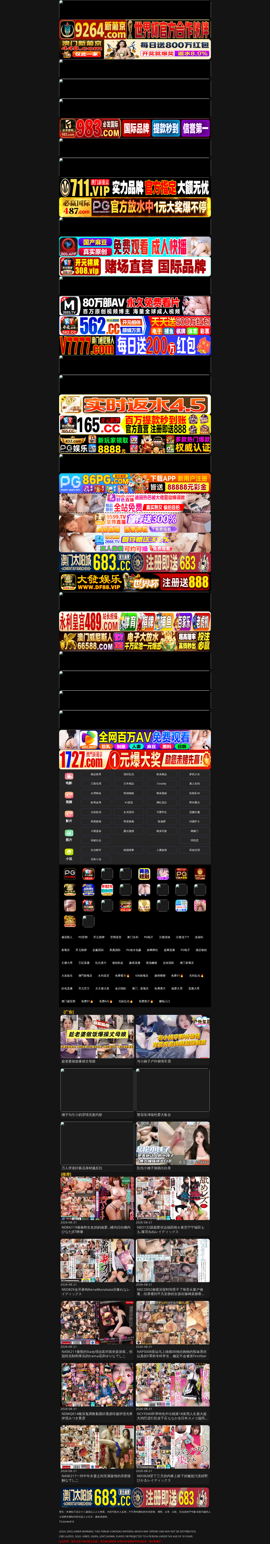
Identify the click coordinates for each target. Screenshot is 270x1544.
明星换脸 (129, 821)
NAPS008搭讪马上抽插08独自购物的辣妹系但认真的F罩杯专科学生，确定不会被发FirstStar (172, 1353)
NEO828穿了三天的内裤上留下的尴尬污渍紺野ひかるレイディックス (172, 1478)
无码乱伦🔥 (196, 975)
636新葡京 (142, 975)
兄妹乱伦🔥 (125, 1001)
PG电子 (148, 937)
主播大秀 (67, 963)
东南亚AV (194, 793)
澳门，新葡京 (140, 988)
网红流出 (162, 802)
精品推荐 (96, 774)
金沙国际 (120, 988)
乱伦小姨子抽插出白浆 (154, 1168)
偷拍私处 (118, 963)
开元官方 (84, 988)
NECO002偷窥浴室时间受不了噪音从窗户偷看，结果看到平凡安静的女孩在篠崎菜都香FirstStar (170, 1293)
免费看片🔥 (122, 975)
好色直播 (67, 988)
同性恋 (194, 840)
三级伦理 (96, 783)
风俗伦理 (194, 850)
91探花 (129, 802)
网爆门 (194, 831)
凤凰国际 (115, 950)
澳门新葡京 (187, 963)
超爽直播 (169, 950)
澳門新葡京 (85, 975)
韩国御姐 (129, 793)
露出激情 (129, 831)
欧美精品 (162, 774)
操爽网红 (152, 950)
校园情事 (129, 850)
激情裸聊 (160, 975)
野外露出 (194, 802)
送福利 (199, 937)
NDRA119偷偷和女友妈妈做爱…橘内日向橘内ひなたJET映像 (96, 1229)
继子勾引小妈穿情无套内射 (82, 1114)
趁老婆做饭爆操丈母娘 (79, 1061)
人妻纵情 (162, 850)
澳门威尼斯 (68, 1001)
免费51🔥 (177, 975)
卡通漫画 (96, 831)
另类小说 (96, 859)
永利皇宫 (103, 975)
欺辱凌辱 (96, 802)
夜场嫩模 (151, 963)
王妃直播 (84, 963)
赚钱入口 (164, 1001)
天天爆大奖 (102, 988)
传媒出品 (96, 840)
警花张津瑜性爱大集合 (154, 1114)
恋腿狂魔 (194, 812)
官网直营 (116, 937)
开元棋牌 (99, 937)
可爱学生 (162, 812)
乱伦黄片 (101, 963)
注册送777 (182, 937)
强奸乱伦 (129, 774)
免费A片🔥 (106, 1001)
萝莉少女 (194, 774)
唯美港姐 (162, 793)
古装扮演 (96, 812)
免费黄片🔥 (146, 1001)
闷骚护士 (194, 821)
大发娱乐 (67, 975)
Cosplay (161, 783)
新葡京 (65, 950)
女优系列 (129, 812)
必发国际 (168, 963)
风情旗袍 (96, 821)
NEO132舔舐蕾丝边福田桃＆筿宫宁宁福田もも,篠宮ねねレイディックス (170, 1229)
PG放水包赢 (133, 950)
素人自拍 (194, 783)
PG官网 (83, 937)
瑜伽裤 (161, 821)
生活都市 (96, 850)
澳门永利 (132, 937)
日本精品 (129, 783)
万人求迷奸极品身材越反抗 (82, 1168)
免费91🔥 (87, 1001)
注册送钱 (164, 937)
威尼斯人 (67, 937)
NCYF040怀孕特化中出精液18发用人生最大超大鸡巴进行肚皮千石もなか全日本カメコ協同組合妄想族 (172, 1418)
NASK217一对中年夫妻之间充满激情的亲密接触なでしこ (96, 1478)
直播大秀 (194, 988)
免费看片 (160, 988)
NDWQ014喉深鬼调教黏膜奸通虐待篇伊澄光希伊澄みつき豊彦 (97, 1415)
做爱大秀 (177, 988)
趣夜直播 (134, 963)
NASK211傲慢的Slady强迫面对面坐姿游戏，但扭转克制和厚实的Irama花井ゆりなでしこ (97, 1353)
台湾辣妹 (96, 793)
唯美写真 (162, 831)
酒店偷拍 (201, 950)
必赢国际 (98, 950)
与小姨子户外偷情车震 (154, 1061)
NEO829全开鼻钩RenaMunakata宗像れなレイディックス (96, 1291)
